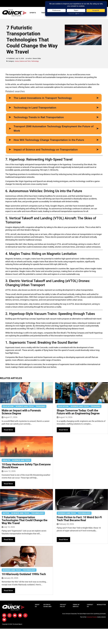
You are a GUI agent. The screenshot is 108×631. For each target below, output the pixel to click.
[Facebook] (4, 615)
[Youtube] (15, 615)
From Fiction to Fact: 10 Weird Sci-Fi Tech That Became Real (79, 519)
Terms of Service (76, 605)
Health (6, 460)
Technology (35, 61)
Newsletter (101, 604)
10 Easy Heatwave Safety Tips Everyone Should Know (26, 466)
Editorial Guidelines (47, 605)
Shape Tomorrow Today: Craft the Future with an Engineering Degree (78, 412)
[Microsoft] (20, 615)
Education (8, 406)
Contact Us (90, 605)
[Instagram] (9, 615)
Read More (8, 430)
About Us (37, 605)
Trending (40, 406)
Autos (17, 61)
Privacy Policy (63, 605)
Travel (44, 13)
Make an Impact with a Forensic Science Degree (21, 412)
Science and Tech (25, 61)
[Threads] (25, 615)
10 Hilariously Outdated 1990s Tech (24, 574)
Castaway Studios (91, 617)
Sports (33, 13)
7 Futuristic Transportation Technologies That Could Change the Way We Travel (24, 520)
